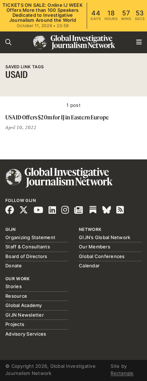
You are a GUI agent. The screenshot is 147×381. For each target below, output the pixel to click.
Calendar (89, 265)
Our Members (94, 246)
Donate (13, 265)
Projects (14, 324)
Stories (13, 286)
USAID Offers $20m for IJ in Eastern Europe (57, 117)
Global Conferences (102, 256)
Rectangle (122, 373)
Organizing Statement (30, 237)
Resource (16, 296)
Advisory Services (25, 334)
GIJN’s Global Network (104, 237)
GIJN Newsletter (24, 315)
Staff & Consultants (27, 246)
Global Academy (23, 305)
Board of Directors (26, 256)
